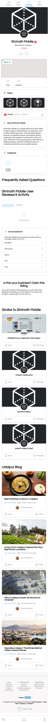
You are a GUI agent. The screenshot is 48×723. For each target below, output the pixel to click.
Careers (8, 688)
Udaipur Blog (39, 682)
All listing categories (24, 688)
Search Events (39, 684)
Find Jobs (9, 684)
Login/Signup (8, 690)
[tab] (8, 205)
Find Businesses (24, 682)
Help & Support (39, 686)
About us (24, 684)
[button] (3, 719)
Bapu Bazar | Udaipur (23, 45)
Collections (24, 686)
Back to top (27, 709)
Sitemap (39, 688)
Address (18, 85)
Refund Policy (23, 690)
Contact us (8, 686)
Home (9, 682)
